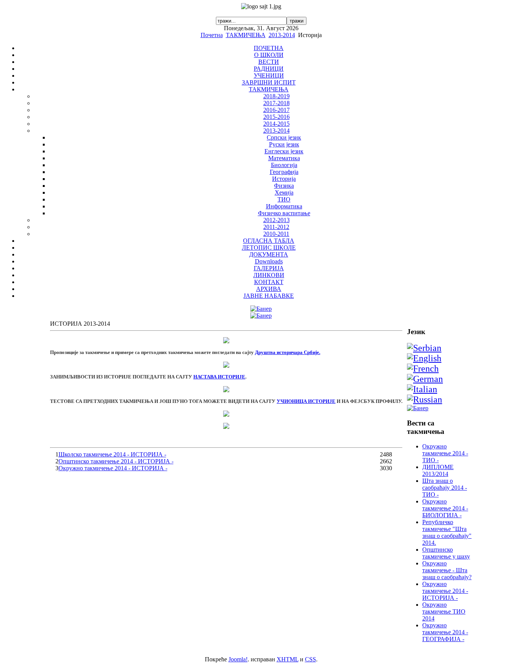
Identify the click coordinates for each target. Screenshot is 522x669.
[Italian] (422, 389)
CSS (310, 659)
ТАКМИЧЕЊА (246, 35)
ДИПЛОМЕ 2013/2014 (438, 470)
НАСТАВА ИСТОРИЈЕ (219, 377)
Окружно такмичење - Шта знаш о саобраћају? (447, 570)
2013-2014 (282, 35)
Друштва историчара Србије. (287, 352)
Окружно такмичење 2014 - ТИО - (445, 453)
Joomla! (238, 659)
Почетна (212, 35)
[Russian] (424, 399)
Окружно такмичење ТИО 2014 (443, 611)
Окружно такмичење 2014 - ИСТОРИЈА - (112, 468)
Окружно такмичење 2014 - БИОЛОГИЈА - (445, 508)
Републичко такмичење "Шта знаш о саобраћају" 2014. (447, 532)
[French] (423, 368)
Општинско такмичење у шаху (446, 553)
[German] (425, 378)
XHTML (287, 659)
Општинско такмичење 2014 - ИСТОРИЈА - (115, 461)
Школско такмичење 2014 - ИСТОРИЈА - (112, 454)
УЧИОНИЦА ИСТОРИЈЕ (306, 401)
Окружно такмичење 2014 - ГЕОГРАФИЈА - (445, 632)
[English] (424, 358)
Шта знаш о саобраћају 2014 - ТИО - (444, 487)
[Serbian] (424, 348)
